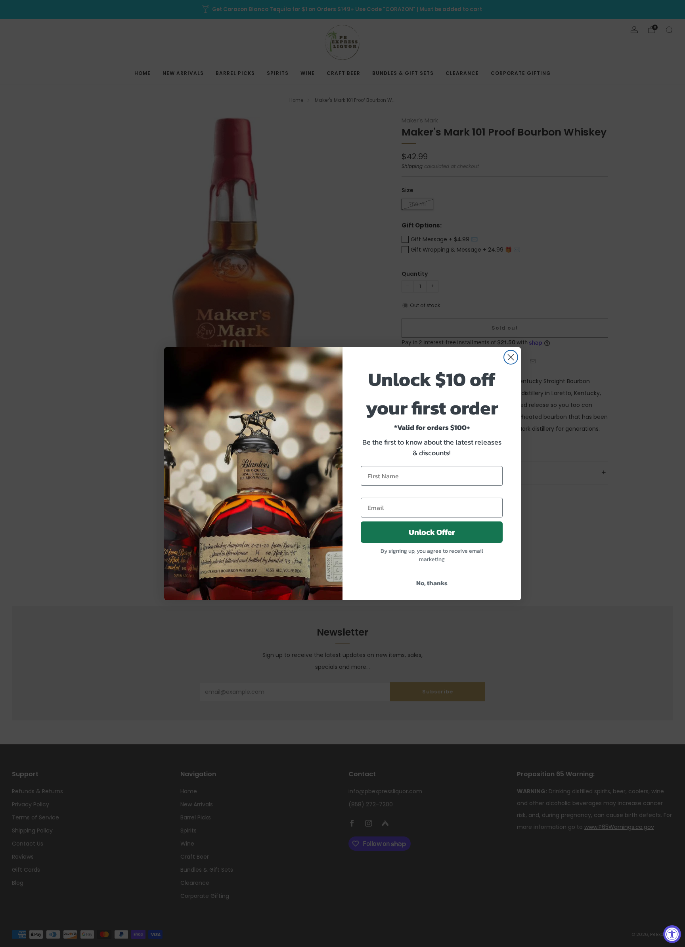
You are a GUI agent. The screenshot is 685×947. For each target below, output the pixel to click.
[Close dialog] (511, 357)
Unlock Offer (432, 532)
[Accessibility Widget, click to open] (672, 934)
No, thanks (432, 583)
